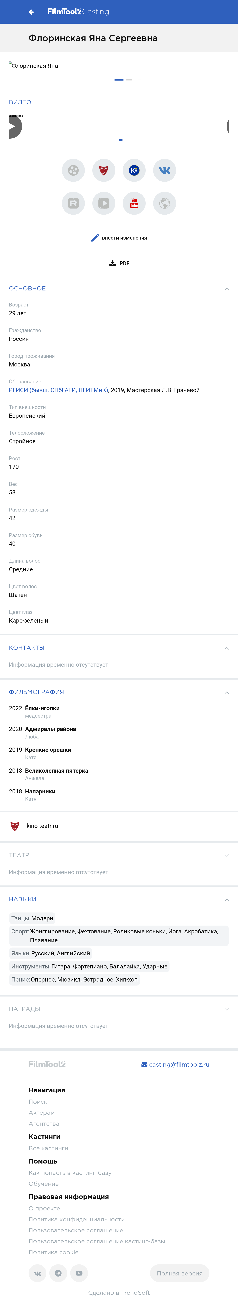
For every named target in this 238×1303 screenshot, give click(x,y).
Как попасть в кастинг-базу (70, 1172)
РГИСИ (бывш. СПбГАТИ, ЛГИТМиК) (58, 390)
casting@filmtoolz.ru (178, 1064)
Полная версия (180, 1273)
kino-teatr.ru (41, 825)
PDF (124, 263)
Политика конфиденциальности (77, 1219)
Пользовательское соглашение (76, 1230)
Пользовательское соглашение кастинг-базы (97, 1241)
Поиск (38, 1101)
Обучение (44, 1183)
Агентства (44, 1123)
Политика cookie (54, 1252)
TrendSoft (135, 1292)
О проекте (44, 1208)
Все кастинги (48, 1148)
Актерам (42, 1112)
